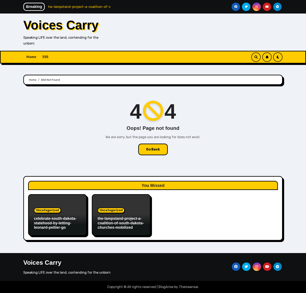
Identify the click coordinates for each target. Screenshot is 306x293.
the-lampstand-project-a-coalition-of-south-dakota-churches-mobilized (121, 223)
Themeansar (188, 287)
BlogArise (165, 287)
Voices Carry (60, 25)
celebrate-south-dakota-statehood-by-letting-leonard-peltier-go (55, 223)
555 (45, 57)
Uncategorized (47, 210)
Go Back (153, 149)
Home (31, 57)
